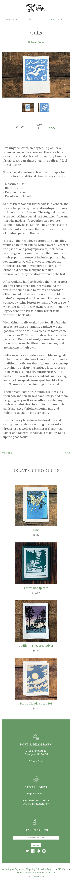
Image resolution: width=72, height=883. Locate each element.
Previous (7, 453)
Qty (39, 125)
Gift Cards (63, 869)
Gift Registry (49, 869)
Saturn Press (36, 42)
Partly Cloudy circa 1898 (36, 703)
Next (67, 453)
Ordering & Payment (13, 869)
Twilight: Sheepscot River (36, 645)
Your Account (24, 872)
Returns (37, 872)
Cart (34, 19)
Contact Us (49, 872)
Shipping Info (33, 869)
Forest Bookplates (36, 588)
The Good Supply (39, 876)
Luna (36, 530)
